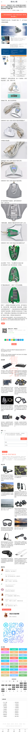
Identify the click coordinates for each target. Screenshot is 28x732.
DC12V (22, 672)
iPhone (22, 675)
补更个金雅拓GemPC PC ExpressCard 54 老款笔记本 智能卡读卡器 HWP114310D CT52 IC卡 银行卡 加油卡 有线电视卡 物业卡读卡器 (7, 390)
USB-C (5, 652)
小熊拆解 (17, 10)
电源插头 (14, 672)
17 (2, 689)
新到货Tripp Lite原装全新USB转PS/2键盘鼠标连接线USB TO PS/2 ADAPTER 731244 (13, 350)
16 (25, 687)
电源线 (14, 652)
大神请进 (17, 704)
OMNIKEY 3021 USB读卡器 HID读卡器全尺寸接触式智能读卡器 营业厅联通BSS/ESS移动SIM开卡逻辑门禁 (14, 319)
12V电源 (14, 658)
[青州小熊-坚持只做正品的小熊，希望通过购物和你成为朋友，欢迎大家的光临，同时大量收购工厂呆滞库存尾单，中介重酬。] (14, 2)
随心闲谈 (17, 716)
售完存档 (13, 10)
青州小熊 (12, 726)
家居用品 (5, 705)
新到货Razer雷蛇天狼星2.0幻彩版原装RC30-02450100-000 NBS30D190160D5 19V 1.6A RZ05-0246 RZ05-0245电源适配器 (21, 494)
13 (13, 687)
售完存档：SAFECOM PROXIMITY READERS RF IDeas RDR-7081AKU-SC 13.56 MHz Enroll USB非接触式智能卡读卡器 (21, 408)
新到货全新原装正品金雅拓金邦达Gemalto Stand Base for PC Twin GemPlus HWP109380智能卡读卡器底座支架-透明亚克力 (7, 408)
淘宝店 (24, 723)
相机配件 (17, 711)
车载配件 (5, 716)
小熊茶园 (17, 707)
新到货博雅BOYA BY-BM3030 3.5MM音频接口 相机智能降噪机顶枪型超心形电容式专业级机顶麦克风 (7, 560)
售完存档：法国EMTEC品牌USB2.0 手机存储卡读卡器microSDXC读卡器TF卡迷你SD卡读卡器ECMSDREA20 (7, 424)
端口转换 (23, 649)
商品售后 (12, 723)
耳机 (23, 652)
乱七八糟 (5, 658)
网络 (14, 669)
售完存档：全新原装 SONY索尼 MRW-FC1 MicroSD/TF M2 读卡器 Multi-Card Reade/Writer (21, 424)
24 (2, 691)
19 (9, 689)
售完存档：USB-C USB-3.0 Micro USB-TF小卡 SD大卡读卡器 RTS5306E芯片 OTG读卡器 (7, 372)
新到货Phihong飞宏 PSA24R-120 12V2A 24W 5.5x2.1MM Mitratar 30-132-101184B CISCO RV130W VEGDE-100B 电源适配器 (7, 477)
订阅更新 (20, 723)
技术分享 (17, 709)
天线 (5, 669)
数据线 (5, 675)
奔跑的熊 (5, 649)
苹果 (23, 661)
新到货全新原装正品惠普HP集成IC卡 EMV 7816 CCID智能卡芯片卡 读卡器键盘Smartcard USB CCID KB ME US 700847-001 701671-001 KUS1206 (21, 373)
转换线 (22, 655)
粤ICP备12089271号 (18, 726)
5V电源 (5, 661)
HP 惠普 (14, 666)
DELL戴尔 (14, 675)
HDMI (23, 658)
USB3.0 (14, 655)
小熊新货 (5, 707)
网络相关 (5, 714)
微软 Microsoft (23, 663)
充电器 (14, 663)
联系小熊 (16, 723)
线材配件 (17, 712)
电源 (5, 655)
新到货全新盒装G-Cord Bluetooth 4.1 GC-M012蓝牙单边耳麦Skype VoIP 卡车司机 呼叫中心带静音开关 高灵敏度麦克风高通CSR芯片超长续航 (7, 544)
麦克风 (22, 666)
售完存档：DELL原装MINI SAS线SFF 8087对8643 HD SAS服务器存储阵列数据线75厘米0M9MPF (14, 355)
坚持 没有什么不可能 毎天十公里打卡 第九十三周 (7, 509)
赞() (14, 344)
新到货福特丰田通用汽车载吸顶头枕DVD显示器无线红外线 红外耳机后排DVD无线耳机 (7, 529)
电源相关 (5, 711)
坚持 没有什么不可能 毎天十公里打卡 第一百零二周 (21, 528)
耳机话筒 (17, 714)
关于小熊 (4, 723)
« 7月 (3, 695)
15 (21, 687)
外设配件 (5, 704)
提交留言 (23, 438)
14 (17, 687)
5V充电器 (14, 661)
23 (25, 689)
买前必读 (8, 723)
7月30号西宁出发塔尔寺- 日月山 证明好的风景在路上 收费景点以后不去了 (7, 494)
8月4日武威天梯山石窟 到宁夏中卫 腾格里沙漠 (21, 476)
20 (13, 689)
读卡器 (3, 323)
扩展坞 (5, 663)
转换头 (22, 669)
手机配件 (5, 709)
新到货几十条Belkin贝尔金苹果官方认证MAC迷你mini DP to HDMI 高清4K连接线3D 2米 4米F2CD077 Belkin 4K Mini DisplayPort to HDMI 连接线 (21, 561)
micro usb (5, 672)
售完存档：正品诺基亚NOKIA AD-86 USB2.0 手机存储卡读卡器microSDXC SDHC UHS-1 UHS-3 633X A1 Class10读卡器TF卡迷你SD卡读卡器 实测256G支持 (21, 390)
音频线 (5, 666)
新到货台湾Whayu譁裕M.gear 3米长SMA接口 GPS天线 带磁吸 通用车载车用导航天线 (21, 543)
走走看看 (14, 649)
